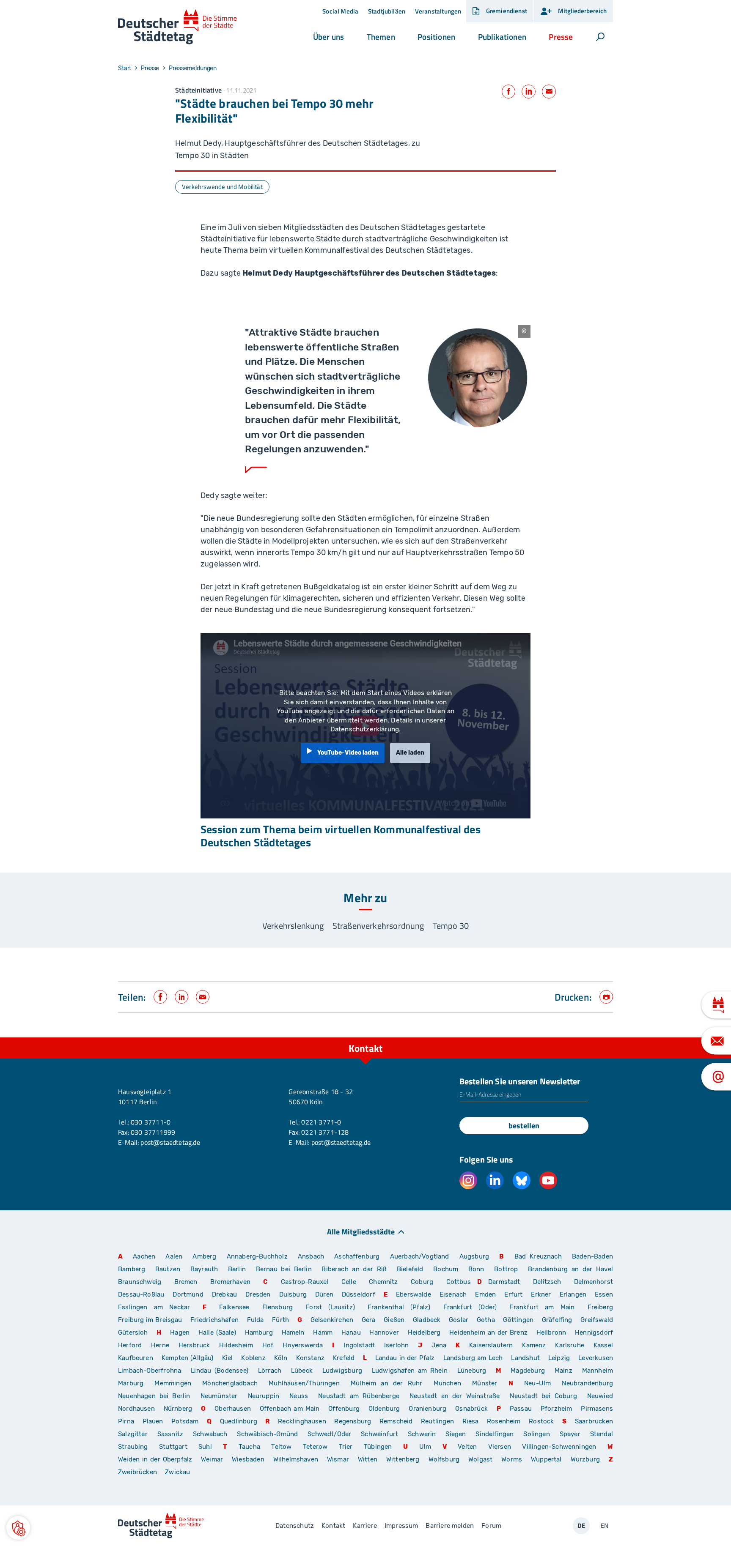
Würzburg (585, 1459)
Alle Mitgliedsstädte (361, 1231)
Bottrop (506, 1269)
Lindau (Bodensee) (219, 1370)
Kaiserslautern (491, 1345)
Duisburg (293, 1294)
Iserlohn (396, 1345)
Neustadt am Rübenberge (358, 1396)
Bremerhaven (230, 1282)
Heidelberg (424, 1332)
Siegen (455, 1434)
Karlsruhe (569, 1345)
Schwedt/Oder (329, 1434)
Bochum (445, 1269)
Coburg (422, 1282)
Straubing (133, 1446)
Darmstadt (504, 1282)
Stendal (601, 1434)
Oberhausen (232, 1408)
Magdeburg (528, 1370)
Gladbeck (426, 1320)
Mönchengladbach (230, 1383)
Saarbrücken (594, 1421)
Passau (521, 1408)
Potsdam (184, 1421)
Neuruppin (264, 1396)
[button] (328, 37)
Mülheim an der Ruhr (386, 1383)
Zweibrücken (137, 1472)
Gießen (394, 1320)
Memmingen (172, 1383)
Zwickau (177, 1472)
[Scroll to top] (604, 1037)
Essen (604, 1294)
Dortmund (188, 1294)
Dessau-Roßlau (141, 1294)
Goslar (458, 1320)
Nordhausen (136, 1408)
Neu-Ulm (537, 1383)
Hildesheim (236, 1345)
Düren (324, 1294)
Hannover (383, 1332)
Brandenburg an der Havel (570, 1269)
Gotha (486, 1320)
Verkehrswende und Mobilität (222, 187)
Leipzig (559, 1358)
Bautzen (167, 1269)
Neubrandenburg (587, 1383)
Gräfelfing (558, 1320)
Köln (281, 1358)
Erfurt (513, 1294)
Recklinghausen (302, 1421)
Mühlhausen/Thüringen (304, 1383)
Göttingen (519, 1320)
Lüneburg (471, 1370)
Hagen (180, 1332)
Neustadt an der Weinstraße (454, 1396)
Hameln (293, 1332)
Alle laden (410, 752)
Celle (348, 1282)
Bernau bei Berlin (286, 1269)
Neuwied (600, 1396)
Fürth (280, 1320)
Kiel (227, 1358)
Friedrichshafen (214, 1320)
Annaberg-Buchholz (257, 1256)
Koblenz (253, 1358)
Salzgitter (133, 1434)
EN (604, 1525)
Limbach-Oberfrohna (149, 1370)
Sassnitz (170, 1434)
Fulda (255, 1320)
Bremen (186, 1282)
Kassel (603, 1345)
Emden (485, 1294)
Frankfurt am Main (541, 1307)
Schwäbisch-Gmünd (267, 1434)
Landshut (525, 1358)
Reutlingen (437, 1421)
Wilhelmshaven (295, 1459)
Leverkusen (595, 1358)
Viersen (499, 1446)
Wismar (338, 1459)
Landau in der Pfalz (405, 1358)
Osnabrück (471, 1408)
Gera (369, 1320)
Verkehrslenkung (293, 925)
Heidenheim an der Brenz (488, 1332)
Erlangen (573, 1294)
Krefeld (344, 1358)
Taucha (249, 1446)
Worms (511, 1459)
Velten (467, 1446)
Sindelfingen (494, 1434)
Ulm (425, 1446)
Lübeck (303, 1370)
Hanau (351, 1332)
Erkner (541, 1294)
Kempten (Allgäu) (188, 1358)
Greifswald (596, 1320)
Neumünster (219, 1396)
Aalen (173, 1256)
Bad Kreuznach (538, 1256)
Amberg (204, 1256)
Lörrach (269, 1370)
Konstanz (310, 1358)
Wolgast (480, 1459)
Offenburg (344, 1408)
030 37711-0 (150, 1122)
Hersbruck (194, 1345)
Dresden (257, 1294)
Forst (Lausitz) (330, 1307)
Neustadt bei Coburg (543, 1396)
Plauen (153, 1421)
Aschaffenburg (356, 1256)
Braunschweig (139, 1282)
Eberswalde (413, 1294)
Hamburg (259, 1332)
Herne (160, 1345)
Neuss (298, 1396)
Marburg (130, 1383)
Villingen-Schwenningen (559, 1446)
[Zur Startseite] (177, 27)
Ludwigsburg (342, 1370)
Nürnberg (178, 1408)
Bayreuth (204, 1269)
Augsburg (474, 1256)
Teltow (281, 1446)
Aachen (144, 1256)
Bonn (476, 1269)
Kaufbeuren (135, 1358)
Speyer (570, 1434)
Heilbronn (551, 1332)
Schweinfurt (379, 1434)
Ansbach (311, 1256)
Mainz (563, 1370)
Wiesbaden (248, 1459)
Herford (130, 1345)
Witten (367, 1459)
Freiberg (600, 1307)
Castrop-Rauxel (305, 1282)
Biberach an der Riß (354, 1269)
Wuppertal (546, 1459)
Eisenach (453, 1294)
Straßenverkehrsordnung (378, 925)
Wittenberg (403, 1459)
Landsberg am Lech (473, 1358)
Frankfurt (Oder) (470, 1307)
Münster (484, 1383)
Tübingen (378, 1446)
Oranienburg (427, 1408)
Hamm (323, 1332)
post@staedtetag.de (170, 1142)
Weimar (212, 1459)
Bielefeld (410, 1269)
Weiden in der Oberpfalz (156, 1459)
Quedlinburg (238, 1421)
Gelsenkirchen (332, 1320)
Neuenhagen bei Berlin (154, 1396)
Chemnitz (383, 1282)
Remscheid (396, 1421)
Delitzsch (547, 1282)
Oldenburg (384, 1408)
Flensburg (277, 1307)
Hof (268, 1345)
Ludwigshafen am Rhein (410, 1370)
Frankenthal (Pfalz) (399, 1307)
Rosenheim (504, 1421)
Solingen (536, 1434)
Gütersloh (133, 1332)
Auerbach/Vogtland (419, 1256)
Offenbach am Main (290, 1408)
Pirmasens (597, 1408)
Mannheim (597, 1370)
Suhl (205, 1446)
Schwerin (422, 1434)
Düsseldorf (358, 1294)
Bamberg (131, 1269)
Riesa (470, 1421)
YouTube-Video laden (348, 752)
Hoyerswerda (303, 1345)
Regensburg (352, 1421)
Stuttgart (173, 1446)
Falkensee (234, 1307)
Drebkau (225, 1294)
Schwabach (212, 1434)
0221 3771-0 (321, 1122)
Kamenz (534, 1345)
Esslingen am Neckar (154, 1307)
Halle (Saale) (217, 1332)
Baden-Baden (592, 1256)
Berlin (237, 1269)
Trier (346, 1446)
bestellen (523, 1125)
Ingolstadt (359, 1345)
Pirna (126, 1421)
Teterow (315, 1446)
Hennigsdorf (594, 1332)
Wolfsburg (444, 1459)
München (447, 1383)
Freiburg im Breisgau (150, 1320)
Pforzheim (556, 1408)
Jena (438, 1345)
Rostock (541, 1421)
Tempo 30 (451, 925)
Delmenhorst (593, 1282)
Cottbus (458, 1282)
